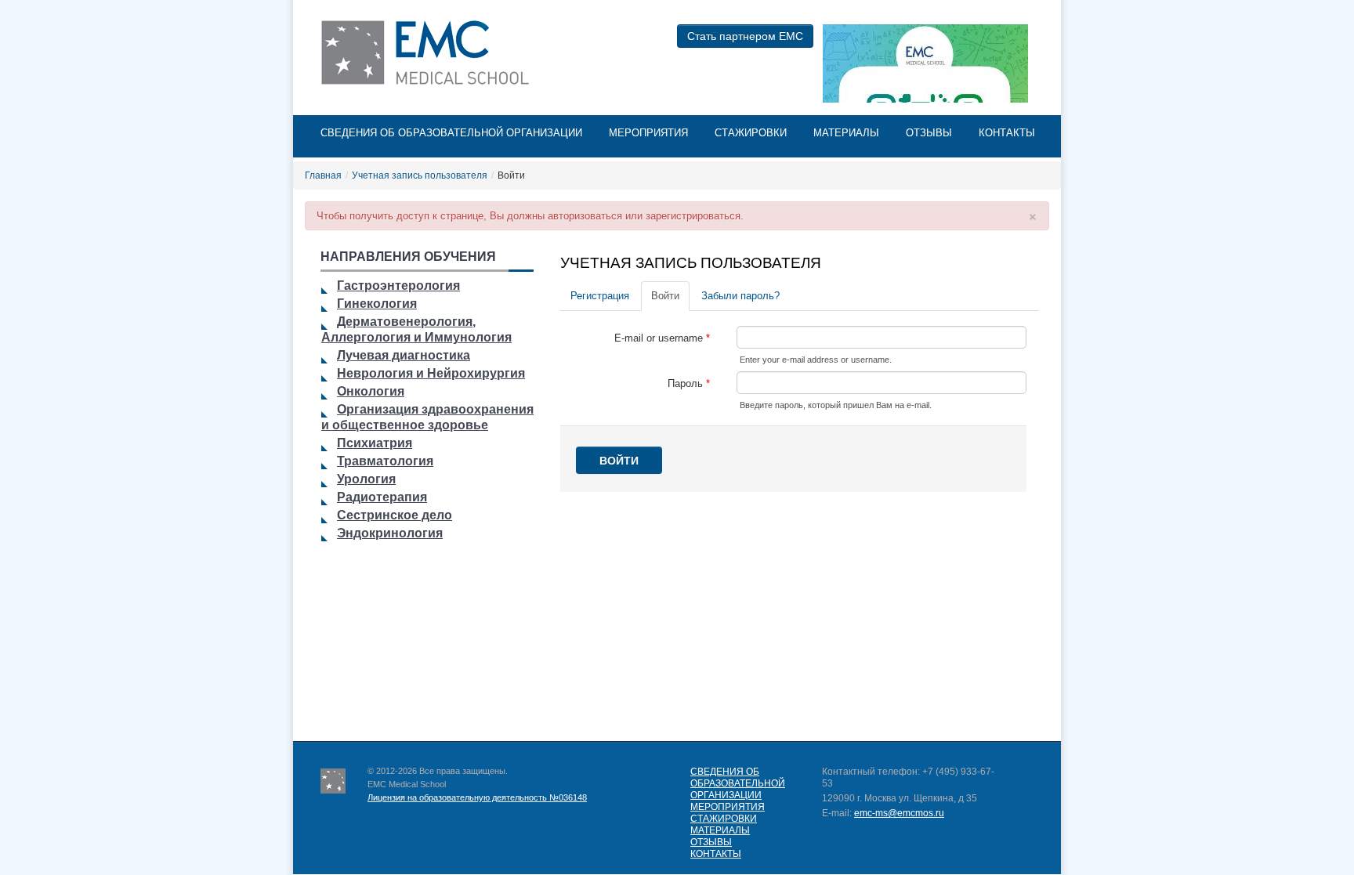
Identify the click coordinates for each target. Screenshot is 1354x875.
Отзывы (929, 133)
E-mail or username (662, 338)
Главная (323, 175)
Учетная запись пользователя (419, 175)
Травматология (385, 461)
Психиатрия (374, 443)
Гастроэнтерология (398, 285)
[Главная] (428, 52)
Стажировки (751, 133)
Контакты (1007, 133)
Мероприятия (648, 133)
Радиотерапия (382, 497)
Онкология (370, 391)
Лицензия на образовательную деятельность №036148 (477, 797)
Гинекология (377, 303)
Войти (670, 296)
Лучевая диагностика (403, 355)
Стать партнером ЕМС (745, 36)
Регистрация (599, 296)
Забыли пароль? (740, 296)
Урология (366, 479)
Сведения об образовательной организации (451, 133)
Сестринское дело (394, 515)
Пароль (689, 383)
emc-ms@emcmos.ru (899, 813)
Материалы (846, 133)
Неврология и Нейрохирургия (431, 373)
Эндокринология (390, 533)
